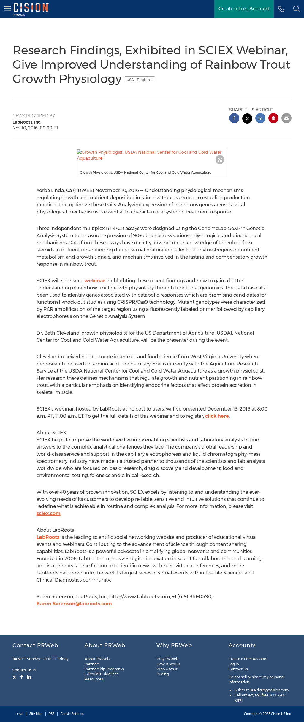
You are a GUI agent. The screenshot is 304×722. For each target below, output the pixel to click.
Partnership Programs (104, 669)
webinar (95, 281)
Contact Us (22, 670)
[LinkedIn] (29, 677)
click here (217, 416)
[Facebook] (21, 677)
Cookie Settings (72, 714)
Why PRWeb (167, 659)
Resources (94, 679)
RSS (51, 714)
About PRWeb (97, 659)
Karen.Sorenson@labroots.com (74, 604)
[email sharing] (286, 119)
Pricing (162, 674)
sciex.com (49, 513)
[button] (296, 9)
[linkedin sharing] (260, 119)
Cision (275, 714)
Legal (19, 714)
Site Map (35, 714)
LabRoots (48, 537)
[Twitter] (15, 677)
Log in (234, 664)
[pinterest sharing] (273, 119)
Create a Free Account (248, 659)
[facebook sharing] (234, 119)
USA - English (138, 79)
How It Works (168, 664)
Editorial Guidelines (101, 674)
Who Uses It (167, 669)
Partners (92, 664)
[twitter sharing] (247, 119)
